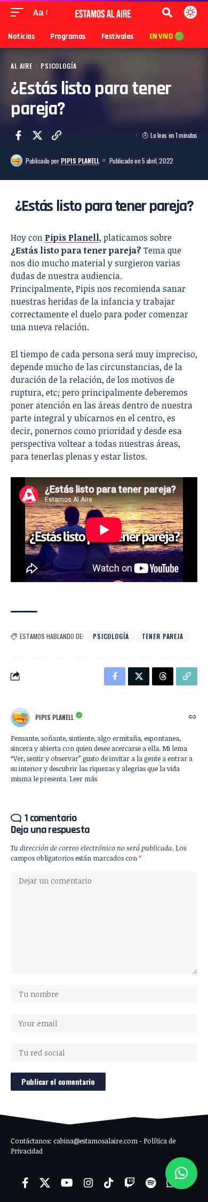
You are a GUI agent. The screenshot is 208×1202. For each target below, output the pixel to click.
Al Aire (22, 65)
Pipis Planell (80, 160)
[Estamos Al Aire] (104, 12)
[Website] (192, 717)
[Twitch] (130, 1183)
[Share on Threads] (162, 676)
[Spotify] (150, 1183)
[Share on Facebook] (18, 135)
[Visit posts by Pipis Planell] (16, 160)
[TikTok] (108, 1183)
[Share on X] (37, 135)
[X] (45, 1183)
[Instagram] (88, 1183)
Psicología (59, 65)
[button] (20, 12)
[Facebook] (25, 1183)
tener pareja (162, 636)
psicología (111, 636)
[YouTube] (67, 1183)
